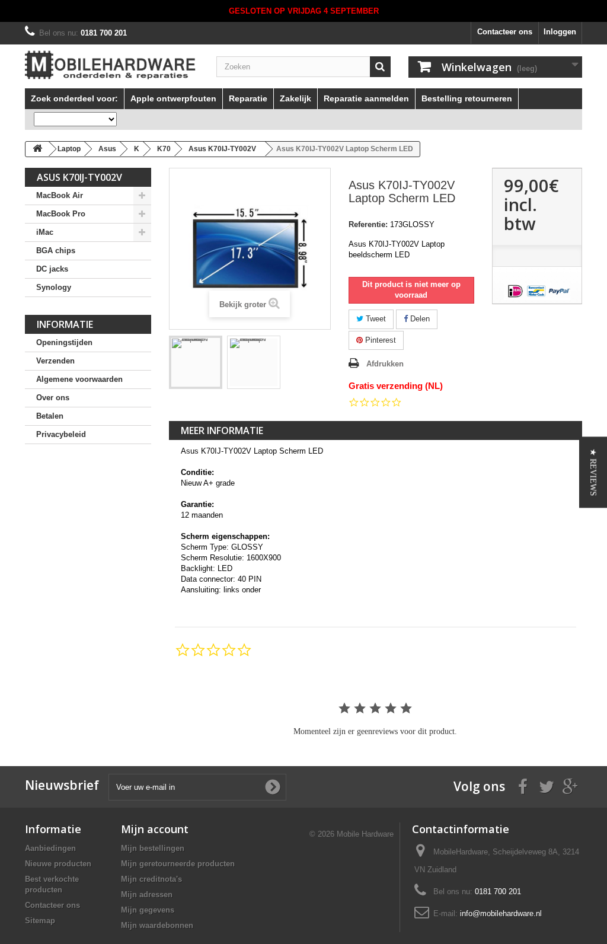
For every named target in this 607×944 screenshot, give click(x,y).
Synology (53, 287)
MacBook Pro (60, 213)
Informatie (65, 324)
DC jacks (52, 268)
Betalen (49, 416)
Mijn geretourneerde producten (178, 863)
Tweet (374, 318)
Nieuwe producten (58, 863)
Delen (419, 318)
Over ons (52, 397)
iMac (44, 232)
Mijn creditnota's (151, 879)
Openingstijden (64, 342)
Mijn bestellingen (152, 848)
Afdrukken (385, 363)
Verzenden (55, 360)
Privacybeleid (61, 434)
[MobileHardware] (112, 64)
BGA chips (55, 250)
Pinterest (379, 340)
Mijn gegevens (147, 909)
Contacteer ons (504, 31)
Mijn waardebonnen (157, 925)
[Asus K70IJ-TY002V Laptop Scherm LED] (196, 362)
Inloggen (560, 31)
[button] (593, 472)
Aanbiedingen (50, 848)
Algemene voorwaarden (79, 379)
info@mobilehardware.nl (501, 913)
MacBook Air (59, 195)
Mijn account (155, 829)
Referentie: (368, 224)
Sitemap (40, 920)
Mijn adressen (146, 894)
